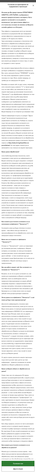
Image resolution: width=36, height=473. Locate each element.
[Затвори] (33, 5)
